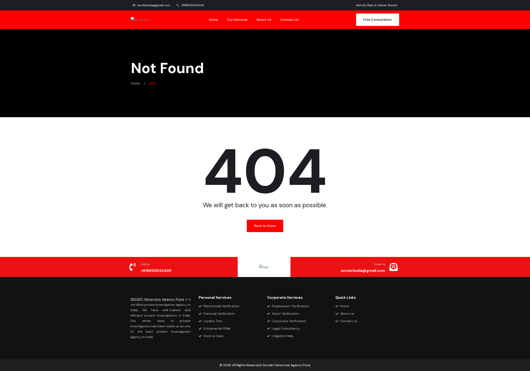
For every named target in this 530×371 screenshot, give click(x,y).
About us (264, 19)
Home (213, 19)
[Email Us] (393, 267)
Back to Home (265, 226)
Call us (145, 264)
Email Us (379, 264)
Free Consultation (377, 19)
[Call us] (132, 267)
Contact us (289, 19)
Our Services (237, 19)
